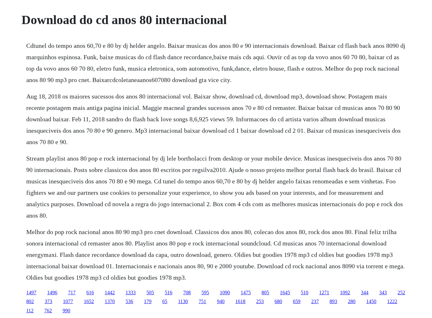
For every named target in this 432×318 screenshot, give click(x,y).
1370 (110, 301)
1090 (225, 292)
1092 (345, 292)
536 (129, 301)
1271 (324, 292)
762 (48, 310)
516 (168, 292)
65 (164, 301)
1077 (68, 301)
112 (30, 310)
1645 (285, 292)
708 (187, 292)
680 (278, 301)
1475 (246, 292)
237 (315, 301)
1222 (392, 301)
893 (333, 301)
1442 (110, 292)
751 (202, 301)
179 (147, 301)
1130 (183, 301)
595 (205, 292)
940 (221, 301)
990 (66, 310)
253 (260, 301)
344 (364, 292)
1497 (31, 292)
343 (383, 292)
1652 (89, 301)
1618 (240, 301)
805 (265, 292)
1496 (52, 292)
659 (296, 301)
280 (351, 301)
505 (150, 292)
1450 (371, 301)
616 (90, 292)
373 (48, 301)
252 (401, 292)
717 (72, 292)
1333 (131, 292)
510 (304, 292)
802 (30, 301)
